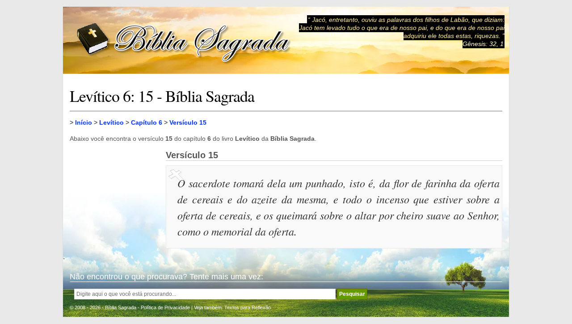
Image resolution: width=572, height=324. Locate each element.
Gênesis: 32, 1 (483, 43)
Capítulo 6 (146, 122)
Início (83, 122)
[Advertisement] (114, 195)
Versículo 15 (187, 122)
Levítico (111, 122)
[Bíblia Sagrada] (183, 40)
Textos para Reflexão (247, 307)
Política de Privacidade (165, 307)
